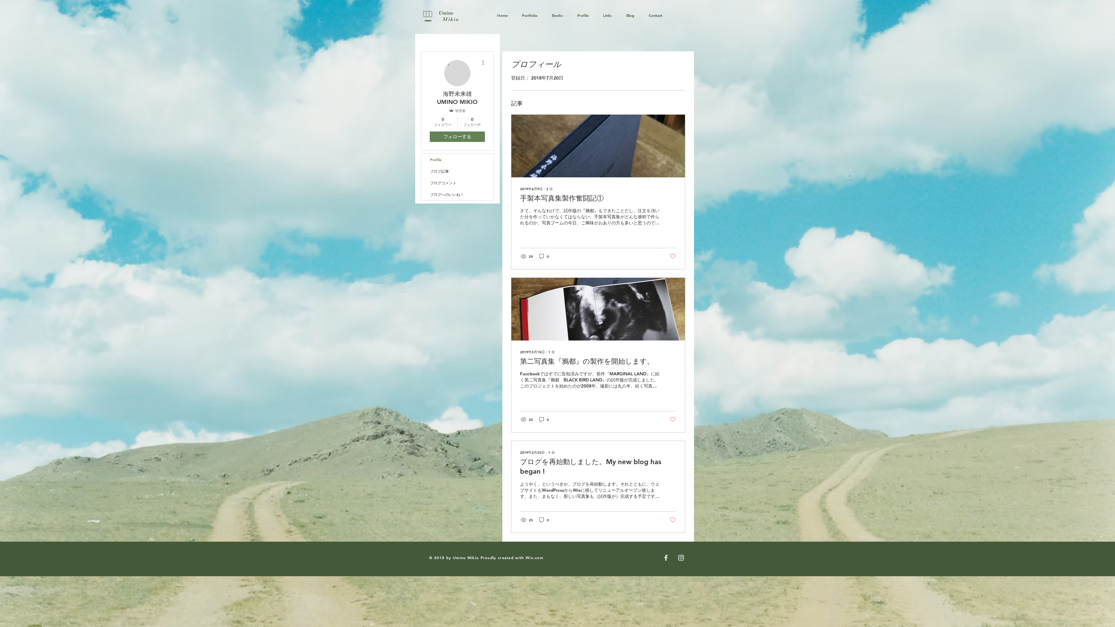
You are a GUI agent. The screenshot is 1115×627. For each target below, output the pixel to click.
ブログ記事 (439, 171)
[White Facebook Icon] (666, 558)
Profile (435, 159)
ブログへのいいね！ (447, 194)
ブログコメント (443, 183)
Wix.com (534, 557)
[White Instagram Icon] (681, 558)
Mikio (448, 20)
